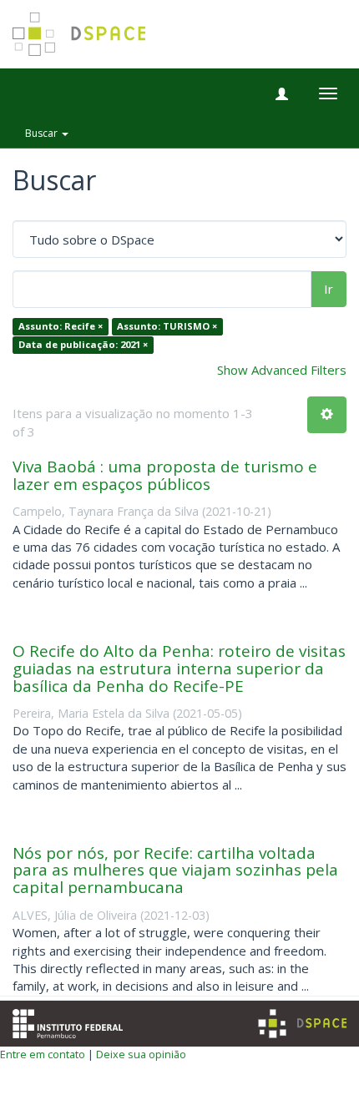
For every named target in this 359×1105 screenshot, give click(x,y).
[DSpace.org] (302, 1023)
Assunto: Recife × (60, 326)
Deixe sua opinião (141, 1054)
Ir (328, 288)
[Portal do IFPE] (68, 1021)
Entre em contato (42, 1054)
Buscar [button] (42, 133)
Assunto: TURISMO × (167, 326)
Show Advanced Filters (281, 369)
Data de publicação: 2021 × (83, 344)
